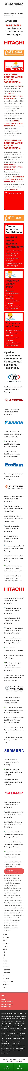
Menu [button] (15, 7)
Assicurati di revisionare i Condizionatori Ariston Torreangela (12, 411)
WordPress (15, 1061)
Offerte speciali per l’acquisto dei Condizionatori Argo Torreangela (13, 389)
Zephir (5, 987)
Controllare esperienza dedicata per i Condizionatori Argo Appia (13, 782)
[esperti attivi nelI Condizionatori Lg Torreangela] (14, 650)
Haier (4, 958)
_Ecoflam (5, 946)
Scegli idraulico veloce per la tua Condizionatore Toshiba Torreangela (13, 824)
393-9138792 (13, 25)
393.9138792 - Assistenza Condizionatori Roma (14, 3)
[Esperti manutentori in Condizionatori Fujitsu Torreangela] (14, 531)
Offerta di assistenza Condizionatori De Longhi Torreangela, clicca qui (12, 454)
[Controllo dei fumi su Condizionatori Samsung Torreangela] (14, 755)
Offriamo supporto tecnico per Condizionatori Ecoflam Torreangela (13, 476)
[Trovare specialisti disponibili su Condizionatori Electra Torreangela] (14, 491)
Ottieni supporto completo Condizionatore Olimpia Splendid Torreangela (12, 700)
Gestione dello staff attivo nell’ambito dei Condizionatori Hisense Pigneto (13, 518)
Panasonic (6, 984)
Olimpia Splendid (8, 981)
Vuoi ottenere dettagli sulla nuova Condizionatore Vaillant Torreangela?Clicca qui (13, 844)
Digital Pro (16, 1059)
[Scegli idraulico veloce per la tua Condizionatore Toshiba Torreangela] (14, 817)
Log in (20, 1061)
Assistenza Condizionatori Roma (12, 871)
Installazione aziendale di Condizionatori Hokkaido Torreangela (12, 620)
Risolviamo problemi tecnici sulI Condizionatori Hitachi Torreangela (14, 600)
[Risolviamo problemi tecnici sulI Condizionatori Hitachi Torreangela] (14, 593)
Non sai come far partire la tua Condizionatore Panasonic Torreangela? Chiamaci (13, 720)
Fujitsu (5, 955)
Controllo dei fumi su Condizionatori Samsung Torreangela (12, 762)
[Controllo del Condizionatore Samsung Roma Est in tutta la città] (14, 732)
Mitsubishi (6, 978)
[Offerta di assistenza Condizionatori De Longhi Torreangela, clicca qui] (14, 446)
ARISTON (6, 937)
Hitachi (5, 964)
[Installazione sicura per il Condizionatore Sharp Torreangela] (14, 797)
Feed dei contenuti (7, 1001)
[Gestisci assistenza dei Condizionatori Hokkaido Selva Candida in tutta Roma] (14, 426)
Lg (3, 975)
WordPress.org (6, 1006)
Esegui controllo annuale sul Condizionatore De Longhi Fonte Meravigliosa (13, 864)
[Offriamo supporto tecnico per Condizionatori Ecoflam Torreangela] (14, 469)
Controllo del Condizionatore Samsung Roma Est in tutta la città (13, 740)
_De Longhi (6, 943)
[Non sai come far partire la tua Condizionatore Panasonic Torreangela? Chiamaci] (14, 712)
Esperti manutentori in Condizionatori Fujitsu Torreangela (11, 538)
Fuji (4, 952)
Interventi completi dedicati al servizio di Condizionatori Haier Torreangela (14, 558)
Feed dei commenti (6, 1004)
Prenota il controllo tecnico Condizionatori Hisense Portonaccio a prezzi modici (13, 578)
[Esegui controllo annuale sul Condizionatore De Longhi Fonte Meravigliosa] (14, 857)
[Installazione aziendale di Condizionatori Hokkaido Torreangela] (14, 613)
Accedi (3, 999)
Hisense (5, 961)
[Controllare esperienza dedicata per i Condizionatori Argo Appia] (14, 774)
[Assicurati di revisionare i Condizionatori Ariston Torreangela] (14, 404)
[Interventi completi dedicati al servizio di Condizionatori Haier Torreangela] (14, 551)
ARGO (5, 934)
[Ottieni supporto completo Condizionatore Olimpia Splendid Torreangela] (14, 692)
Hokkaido (5, 967)
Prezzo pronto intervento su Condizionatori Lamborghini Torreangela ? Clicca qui (13, 640)
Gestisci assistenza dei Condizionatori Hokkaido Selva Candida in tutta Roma (13, 434)
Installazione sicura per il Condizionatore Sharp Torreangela (12, 804)
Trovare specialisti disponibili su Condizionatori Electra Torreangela (14, 498)
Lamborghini (6, 969)
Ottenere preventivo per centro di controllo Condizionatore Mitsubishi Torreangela (14, 677)
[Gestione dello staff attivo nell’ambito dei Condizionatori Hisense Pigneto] (14, 511)
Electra (5, 949)
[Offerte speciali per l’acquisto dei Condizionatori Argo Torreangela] (14, 382)
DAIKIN (5, 940)
